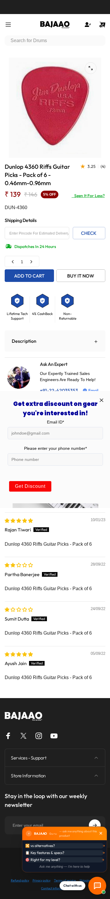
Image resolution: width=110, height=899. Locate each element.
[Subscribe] (95, 825)
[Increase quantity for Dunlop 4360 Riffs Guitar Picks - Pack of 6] (31, 261)
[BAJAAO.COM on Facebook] (8, 735)
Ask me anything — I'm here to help (64, 866)
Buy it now (80, 276)
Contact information (55, 888)
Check (89, 233)
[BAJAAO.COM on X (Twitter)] (23, 735)
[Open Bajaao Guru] (97, 886)
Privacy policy (41, 880)
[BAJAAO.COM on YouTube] (53, 735)
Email (93, 390)
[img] (19, 520)
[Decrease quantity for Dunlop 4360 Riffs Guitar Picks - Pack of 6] (13, 261)
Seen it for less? (88, 195)
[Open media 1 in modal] (91, 68)
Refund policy (20, 880)
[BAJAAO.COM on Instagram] (38, 735)
